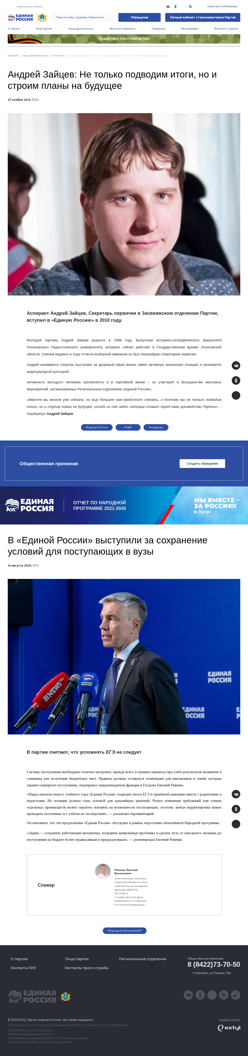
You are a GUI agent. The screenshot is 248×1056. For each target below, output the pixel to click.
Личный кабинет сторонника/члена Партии (203, 17)
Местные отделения (122, 28)
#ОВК (128, 427)
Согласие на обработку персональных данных (40, 1042)
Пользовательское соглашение (29, 1030)
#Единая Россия (97, 427)
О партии (14, 28)
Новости (58, 55)
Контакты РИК (23, 968)
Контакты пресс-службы (87, 968)
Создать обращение (202, 463)
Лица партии (44, 28)
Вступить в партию (226, 28)
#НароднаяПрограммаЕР (125, 930)
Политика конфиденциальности (30, 1034)
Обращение (139, 17)
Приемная (158, 28)
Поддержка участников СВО (124, 38)
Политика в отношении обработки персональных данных (48, 1038)
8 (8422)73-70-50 (214, 964)
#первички (156, 427)
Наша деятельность (80, 28)
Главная (13, 55)
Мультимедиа (189, 28)
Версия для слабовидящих (222, 6)
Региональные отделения (142, 959)
